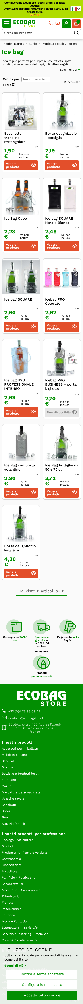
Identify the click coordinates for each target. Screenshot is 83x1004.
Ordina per (11, 79)
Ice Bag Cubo (15, 218)
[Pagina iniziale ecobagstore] (24, 23)
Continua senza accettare (41, 974)
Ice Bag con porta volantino (19, 467)
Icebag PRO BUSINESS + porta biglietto (61, 384)
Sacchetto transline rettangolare (15, 137)
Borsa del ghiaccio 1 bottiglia (61, 135)
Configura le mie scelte (42, 984)
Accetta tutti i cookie (42, 995)
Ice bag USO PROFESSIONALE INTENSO (19, 384)
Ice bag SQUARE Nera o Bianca (59, 220)
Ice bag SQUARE (18, 299)
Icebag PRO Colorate (55, 301)
